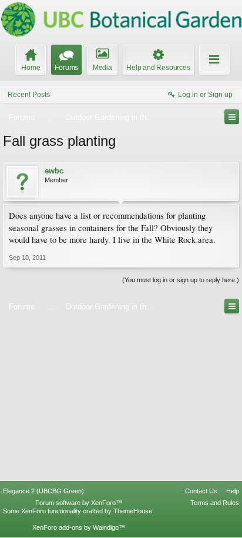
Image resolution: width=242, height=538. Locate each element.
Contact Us (201, 490)
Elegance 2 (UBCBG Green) (43, 490)
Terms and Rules (214, 502)
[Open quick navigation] (231, 116)
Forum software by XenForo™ (78, 502)
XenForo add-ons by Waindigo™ (78, 527)
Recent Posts (29, 95)
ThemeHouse (132, 510)
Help (232, 490)
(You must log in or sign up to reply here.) (180, 279)
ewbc (54, 170)
